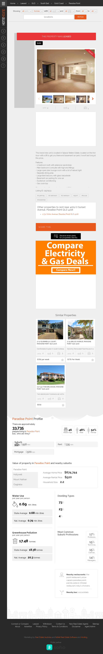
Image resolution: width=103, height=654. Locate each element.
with (46, 11)
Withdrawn (47, 624)
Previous (38, 101)
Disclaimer (76, 627)
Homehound (3, 13)
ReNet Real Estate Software (66, 637)
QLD (33, 3)
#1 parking (40, 195)
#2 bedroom (65, 195)
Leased (23, 3)
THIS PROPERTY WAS (56, 36)
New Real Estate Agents (78, 624)
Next (93, 101)
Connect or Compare (20, 624)
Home (12, 3)
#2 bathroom (52, 195)
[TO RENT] (3, 37)
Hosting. (84, 637)
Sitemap (96, 624)
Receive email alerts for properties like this (68, 237)
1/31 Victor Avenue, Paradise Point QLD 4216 (60, 214)
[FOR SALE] (3, 30)
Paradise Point (74, 3)
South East (45, 3)
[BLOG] (3, 58)
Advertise (28, 627)
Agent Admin (90, 627)
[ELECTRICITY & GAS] (3, 65)
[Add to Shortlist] (62, 360)
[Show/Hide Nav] (3, 3)
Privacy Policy (41, 627)
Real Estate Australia (43, 637)
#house (84, 195)
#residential (41, 200)
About (17, 627)
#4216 (75, 195)
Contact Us (60, 624)
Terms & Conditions (60, 627)
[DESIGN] (3, 51)
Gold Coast (59, 3)
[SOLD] (3, 44)
